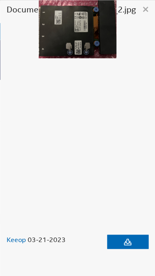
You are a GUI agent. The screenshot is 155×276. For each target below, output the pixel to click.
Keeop (16, 239)
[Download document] (127, 242)
